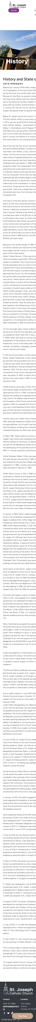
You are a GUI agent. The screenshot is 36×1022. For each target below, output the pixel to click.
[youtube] (8, 1013)
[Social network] (12, 1013)
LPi (21, 1019)
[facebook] (4, 1013)
